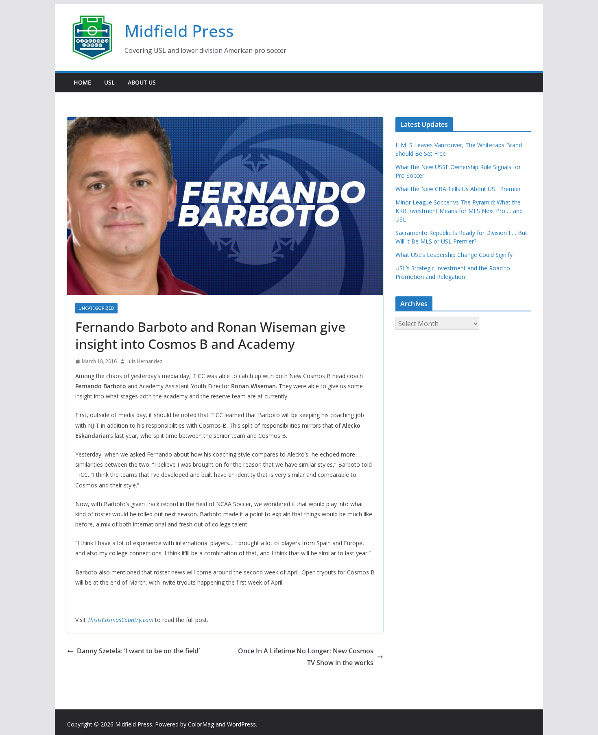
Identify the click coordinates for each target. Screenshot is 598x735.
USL (109, 82)
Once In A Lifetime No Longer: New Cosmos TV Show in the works (305, 656)
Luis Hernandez (144, 361)
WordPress (241, 724)
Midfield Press (179, 31)
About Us (142, 82)
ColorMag (201, 724)
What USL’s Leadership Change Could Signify (454, 255)
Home (82, 82)
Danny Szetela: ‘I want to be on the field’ (138, 650)
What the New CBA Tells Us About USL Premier (458, 189)
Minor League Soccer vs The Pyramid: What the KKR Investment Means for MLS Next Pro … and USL (459, 210)
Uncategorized (96, 308)
